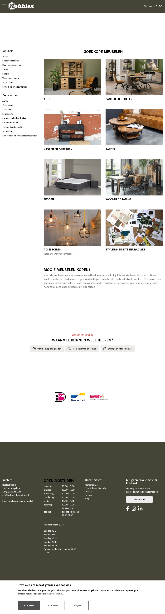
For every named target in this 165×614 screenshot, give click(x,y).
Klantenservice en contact (85, 349)
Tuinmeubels (10, 95)
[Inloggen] (150, 6)
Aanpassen (53, 605)
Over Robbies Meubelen (96, 488)
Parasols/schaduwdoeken (14, 118)
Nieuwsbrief (139, 499)
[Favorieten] (155, 6)
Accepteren (29, 605)
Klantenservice (91, 485)
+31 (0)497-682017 (11, 492)
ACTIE (5, 56)
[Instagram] (134, 509)
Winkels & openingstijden (49, 349)
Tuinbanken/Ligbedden (13, 127)
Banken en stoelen (10, 61)
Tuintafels (7, 109)
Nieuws (88, 495)
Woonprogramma (10, 78)
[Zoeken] (145, 6)
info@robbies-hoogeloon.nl (15, 495)
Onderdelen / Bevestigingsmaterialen (19, 136)
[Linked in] (140, 509)
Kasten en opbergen (11, 65)
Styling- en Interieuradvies (14, 87)
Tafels (5, 69)
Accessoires (7, 82)
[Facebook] (127, 509)
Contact (88, 492)
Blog (87, 498)
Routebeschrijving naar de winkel (17, 501)
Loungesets (7, 114)
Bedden (6, 74)
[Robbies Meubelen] (21, 6)
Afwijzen (77, 605)
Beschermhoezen (10, 123)
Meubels (7, 51)
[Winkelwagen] (160, 6)
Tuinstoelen (8, 105)
